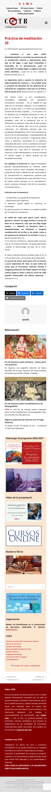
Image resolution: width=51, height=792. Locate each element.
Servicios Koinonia (13, 644)
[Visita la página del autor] (25, 311)
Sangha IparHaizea (13, 646)
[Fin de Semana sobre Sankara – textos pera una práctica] (25, 346)
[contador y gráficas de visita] (25, 665)
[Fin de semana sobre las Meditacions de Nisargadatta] (25, 388)
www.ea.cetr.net (24, 730)
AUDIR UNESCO (12, 651)
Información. (12, 629)
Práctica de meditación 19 (12, 678)
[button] (46, 23)
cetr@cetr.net (31, 785)
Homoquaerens (12, 659)
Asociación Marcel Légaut (16, 657)
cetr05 (25, 319)
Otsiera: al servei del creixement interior (22, 641)
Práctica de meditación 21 (35, 678)
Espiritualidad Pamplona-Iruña (18, 649)
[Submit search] (42, 586)
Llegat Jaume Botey (14, 654)
